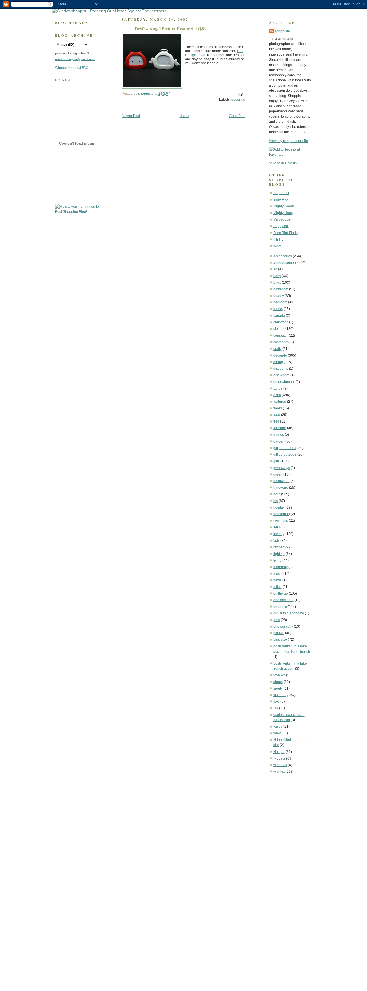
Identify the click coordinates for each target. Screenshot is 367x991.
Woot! (277, 246)
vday (277, 733)
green (277, 474)
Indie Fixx (280, 200)
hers (276, 494)
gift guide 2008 (284, 455)
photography (283, 626)
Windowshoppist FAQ (71, 68)
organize (280, 607)
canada (279, 316)
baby (277, 276)
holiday (279, 507)
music (277, 574)
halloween (281, 481)
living (277, 560)
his (275, 501)
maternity (280, 567)
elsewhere (281, 375)
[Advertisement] (286, 865)
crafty (277, 349)
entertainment (284, 382)
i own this (280, 521)
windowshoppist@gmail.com (75, 59)
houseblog (281, 514)
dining (278, 362)
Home (184, 116)
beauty (278, 296)
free (276, 421)
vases (277, 727)
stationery (280, 695)
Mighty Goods (284, 206)
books (278, 309)
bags (277, 283)
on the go (280, 593)
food (276, 415)
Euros (277, 388)
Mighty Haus (283, 213)
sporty (278, 688)
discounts (280, 369)
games (278, 435)
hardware (280, 488)
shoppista (282, 31)
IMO (276, 527)
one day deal (283, 600)
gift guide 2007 (284, 448)
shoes (278, 682)
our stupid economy (288, 613)
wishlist (279, 772)
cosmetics (281, 342)
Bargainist (281, 193)
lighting (279, 554)
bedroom (280, 302)
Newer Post (131, 116)
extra (277, 395)
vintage (279, 752)
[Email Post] (240, 94)
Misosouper (282, 219)
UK (275, 708)
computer (280, 336)
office (277, 587)
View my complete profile (288, 141)
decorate (280, 355)
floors (277, 408)
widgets (279, 758)
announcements (285, 263)
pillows (278, 633)
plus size (280, 640)
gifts (276, 461)
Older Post (237, 116)
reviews (279, 675)
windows (280, 765)
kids (276, 540)
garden (278, 441)
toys (276, 702)
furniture (279, 428)
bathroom (280, 289)
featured (279, 402)
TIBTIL (278, 239)
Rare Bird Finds (285, 233)
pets (276, 620)
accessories (282, 256)
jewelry (278, 534)
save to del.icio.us (283, 163)
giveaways (281, 468)
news (277, 580)
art (275, 269)
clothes (278, 329)
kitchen (278, 547)
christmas (280, 322)
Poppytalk (281, 226)
